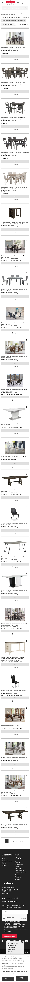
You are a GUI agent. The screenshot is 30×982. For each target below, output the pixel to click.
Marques (4, 865)
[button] (3, 3)
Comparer (16, 59)
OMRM (17, 866)
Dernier (22, 841)
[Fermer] (28, 957)
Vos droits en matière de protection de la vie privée (15, 972)
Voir (15, 56)
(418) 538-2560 (6, 891)
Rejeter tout (8, 979)
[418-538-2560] (23, 3)
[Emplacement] (18, 3)
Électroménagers (7, 861)
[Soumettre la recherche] (26, 8)
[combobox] (22, 24)
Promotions (18, 868)
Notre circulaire (19, 870)
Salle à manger (19, 13)
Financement (19, 864)
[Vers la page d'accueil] (10, 2)
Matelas (4, 863)
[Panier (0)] (27, 3)
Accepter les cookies (22, 978)
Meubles (12, 13)
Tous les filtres (8, 24)
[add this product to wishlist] (26, 31)
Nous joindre (5, 893)
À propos (17, 862)
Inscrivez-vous (9, 936)
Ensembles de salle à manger (8, 14)
